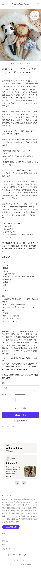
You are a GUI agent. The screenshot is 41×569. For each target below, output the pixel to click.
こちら (28, 366)
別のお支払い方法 (20, 420)
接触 (3, 533)
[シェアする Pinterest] (13, 426)
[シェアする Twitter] (10, 426)
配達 (3, 545)
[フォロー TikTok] (25, 555)
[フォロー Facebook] (3, 555)
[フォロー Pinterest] (14, 555)
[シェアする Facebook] (7, 426)
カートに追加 (20, 408)
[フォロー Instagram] (9, 555)
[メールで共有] (16, 426)
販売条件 (5, 541)
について (5, 537)
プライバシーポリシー (10, 549)
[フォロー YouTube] (20, 555)
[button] (9, 476)
